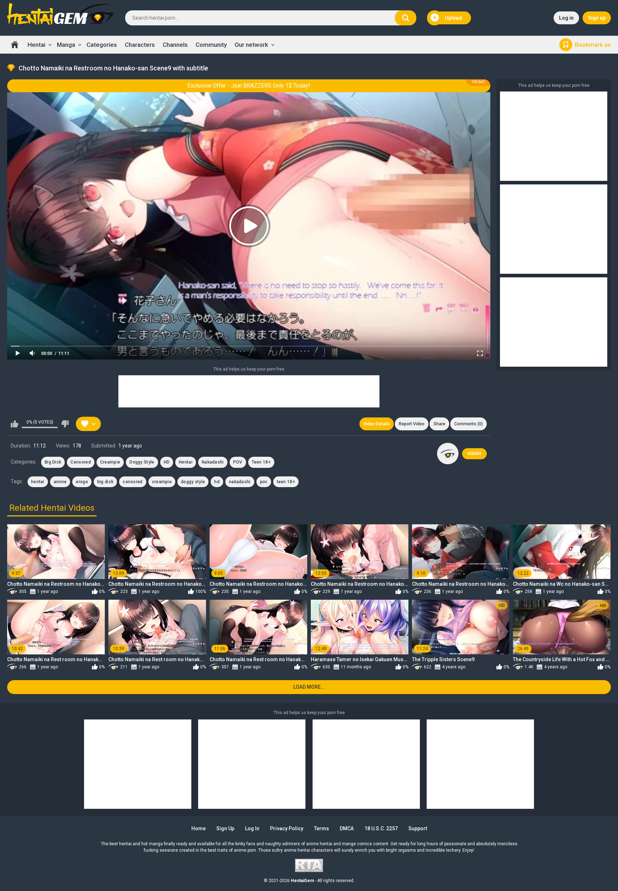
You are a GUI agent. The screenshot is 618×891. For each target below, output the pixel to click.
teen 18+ (286, 481)
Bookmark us (593, 44)
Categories (102, 44)
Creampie (110, 462)
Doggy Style (141, 462)
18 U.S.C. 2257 (381, 828)
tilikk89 (474, 453)
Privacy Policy (286, 828)
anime (60, 481)
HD (167, 462)
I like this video (14, 423)
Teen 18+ (261, 462)
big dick (105, 481)
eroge (82, 481)
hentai (37, 481)
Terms (321, 828)
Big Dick (53, 462)
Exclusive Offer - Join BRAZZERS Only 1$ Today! (248, 85)
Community (211, 44)
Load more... (309, 687)
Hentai (36, 44)
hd (217, 481)
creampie (162, 481)
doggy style (193, 481)
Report (412, 423)
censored (132, 481)
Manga (66, 44)
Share (439, 423)
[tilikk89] (447, 453)
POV (237, 462)
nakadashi (240, 481)
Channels (175, 44)
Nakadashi (213, 462)
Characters (140, 44)
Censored (80, 462)
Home (14, 45)
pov (264, 481)
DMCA (347, 828)
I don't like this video (65, 423)
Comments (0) (468, 423)
